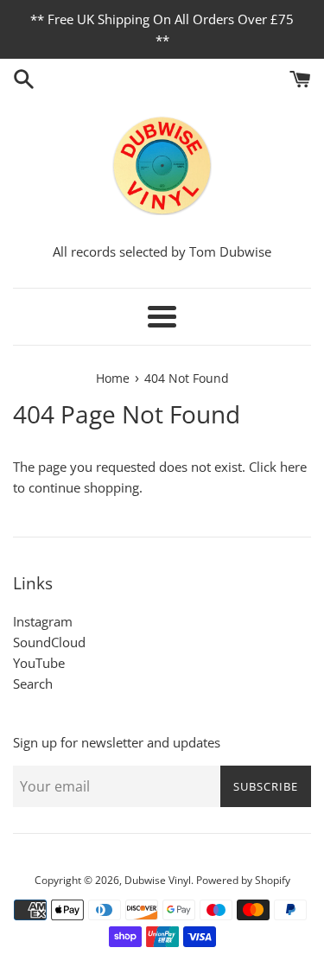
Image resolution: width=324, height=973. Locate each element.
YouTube (39, 662)
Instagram (43, 621)
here (293, 466)
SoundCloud (49, 642)
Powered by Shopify (243, 880)
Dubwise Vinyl (157, 880)
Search (33, 683)
